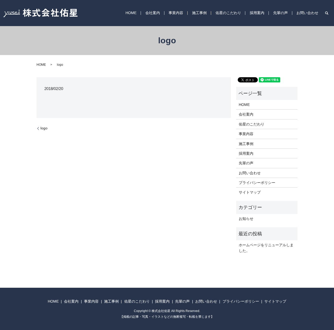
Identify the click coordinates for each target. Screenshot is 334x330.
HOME (131, 13)
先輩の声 (280, 13)
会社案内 (152, 13)
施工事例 (199, 13)
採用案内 (257, 13)
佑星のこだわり (228, 13)
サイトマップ (250, 192)
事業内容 (176, 13)
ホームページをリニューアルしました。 (266, 248)
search (327, 13)
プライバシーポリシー (257, 183)
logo (43, 128)
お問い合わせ (307, 13)
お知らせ (246, 219)
